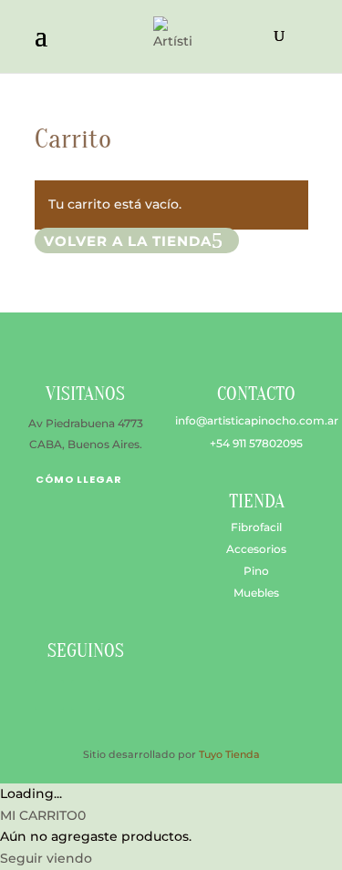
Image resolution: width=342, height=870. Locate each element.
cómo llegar (79, 479)
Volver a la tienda (128, 241)
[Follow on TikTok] (122, 695)
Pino (256, 571)
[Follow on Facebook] (49, 695)
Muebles (256, 592)
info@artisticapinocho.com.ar (256, 420)
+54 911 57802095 (256, 443)
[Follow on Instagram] (85, 695)
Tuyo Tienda (229, 754)
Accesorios (256, 549)
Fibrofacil (256, 527)
